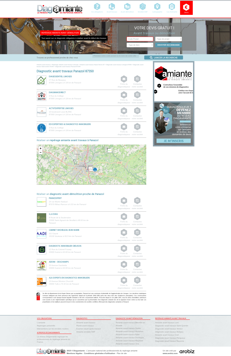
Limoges (58, 83)
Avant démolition (127, 12)
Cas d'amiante (172, 12)
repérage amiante (129, 351)
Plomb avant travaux (85, 326)
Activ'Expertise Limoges (61, 108)
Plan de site (122, 353)
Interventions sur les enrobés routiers (52, 329)
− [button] (40, 152)
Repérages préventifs (46, 326)
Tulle (57, 284)
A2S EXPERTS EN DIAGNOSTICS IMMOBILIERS (69, 278)
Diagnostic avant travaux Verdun (169, 329)
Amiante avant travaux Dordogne (130, 337)
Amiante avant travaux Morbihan (129, 331)
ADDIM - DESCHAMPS (59, 262)
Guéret (58, 252)
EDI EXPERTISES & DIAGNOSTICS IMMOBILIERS (70, 124)
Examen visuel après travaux (88, 329)
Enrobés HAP (142, 12)
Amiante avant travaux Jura (127, 344)
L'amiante (41, 322)
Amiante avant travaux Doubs (128, 328)
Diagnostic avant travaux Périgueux (170, 338)
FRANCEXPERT (55, 198)
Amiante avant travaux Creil (167, 335)
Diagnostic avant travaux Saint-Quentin (171, 326)
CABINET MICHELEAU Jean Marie (64, 230)
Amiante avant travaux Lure (167, 322)
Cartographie (157, 12)
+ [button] (40, 148)
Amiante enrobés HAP (85, 332)
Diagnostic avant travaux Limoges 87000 (119, 64)
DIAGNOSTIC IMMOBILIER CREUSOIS (65, 246)
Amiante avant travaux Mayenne (129, 341)
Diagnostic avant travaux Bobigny (169, 332)
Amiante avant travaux (44, 64)
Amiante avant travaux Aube (128, 334)
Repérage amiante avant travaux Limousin (65, 64)
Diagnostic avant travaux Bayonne (169, 341)
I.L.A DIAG (53, 214)
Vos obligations (97, 12)
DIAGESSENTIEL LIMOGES (60, 76)
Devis (186, 12)
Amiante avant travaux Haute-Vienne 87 (92, 64)
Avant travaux (112, 12)
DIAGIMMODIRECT (57, 92)
